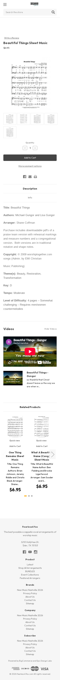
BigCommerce (25, 661)
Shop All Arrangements (30, 568)
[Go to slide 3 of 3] (31, 496)
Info (30, 197)
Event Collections (30, 574)
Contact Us (30, 600)
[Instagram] (35, 552)
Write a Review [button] (11, 37)
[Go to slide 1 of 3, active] (25, 496)
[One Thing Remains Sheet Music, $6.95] (15, 427)
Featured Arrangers (30, 578)
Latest (30, 564)
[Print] (35, 176)
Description (30, 188)
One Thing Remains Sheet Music (15, 456)
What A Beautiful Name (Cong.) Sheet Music (41, 456)
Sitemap (30, 603)
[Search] (53, 12)
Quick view (14, 440)
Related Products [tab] (30, 407)
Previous (4, 454)
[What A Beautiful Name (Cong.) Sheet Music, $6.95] (42, 427)
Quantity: (30, 142)
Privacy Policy (30, 593)
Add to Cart (15, 446)
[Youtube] (30, 552)
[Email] (30, 176)
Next (52, 454)
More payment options (30, 166)
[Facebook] (24, 176)
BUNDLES (30, 571)
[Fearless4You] (34, 4)
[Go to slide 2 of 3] (29, 496)
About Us (30, 596)
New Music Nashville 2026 (30, 590)
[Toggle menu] (4, 4)
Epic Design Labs (44, 661)
